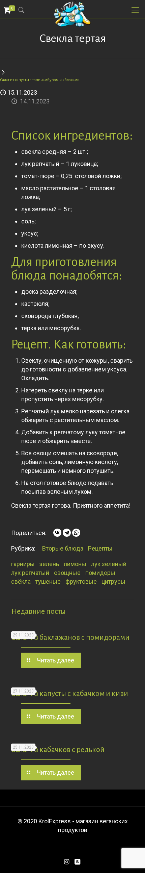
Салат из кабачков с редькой (58, 750)
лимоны (75, 563)
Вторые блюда (62, 548)
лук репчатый (30, 572)
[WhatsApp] (76, 533)
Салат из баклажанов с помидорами (70, 637)
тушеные (48, 581)
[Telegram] (67, 533)
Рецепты (100, 548)
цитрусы (113, 581)
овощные (67, 572)
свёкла (21, 581)
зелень (49, 563)
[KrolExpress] (72, 8)
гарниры (23, 563)
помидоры (100, 572)
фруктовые (81, 581)
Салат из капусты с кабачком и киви (69, 693)
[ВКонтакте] (57, 533)
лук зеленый (108, 563)
